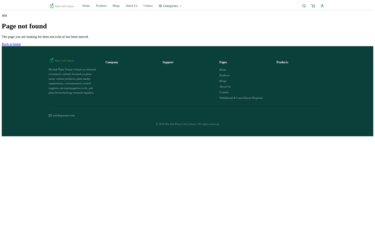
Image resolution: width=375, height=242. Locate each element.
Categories (170, 6)
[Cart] (313, 6)
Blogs (116, 5)
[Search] (304, 6)
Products (101, 5)
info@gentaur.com (64, 115)
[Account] (322, 6)
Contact (148, 5)
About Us (131, 5)
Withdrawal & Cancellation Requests (241, 97)
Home (86, 5)
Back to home (11, 44)
